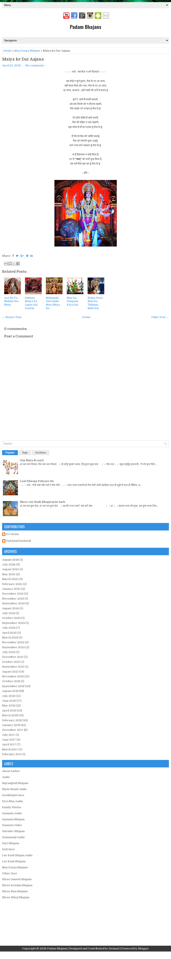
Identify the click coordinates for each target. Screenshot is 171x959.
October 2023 (11, 618)
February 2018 (12, 720)
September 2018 (13, 686)
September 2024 (13, 603)
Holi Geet (8, 849)
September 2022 (13, 647)
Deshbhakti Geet (13, 795)
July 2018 (8, 696)
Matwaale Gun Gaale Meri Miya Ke (53, 303)
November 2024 (13, 598)
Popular (10, 452)
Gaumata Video (12, 825)
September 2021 (13, 666)
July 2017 (8, 734)
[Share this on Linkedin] (31, 255)
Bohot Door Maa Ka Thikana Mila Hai (95, 303)
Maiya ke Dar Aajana (23, 59)
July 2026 (8, 564)
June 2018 (9, 700)
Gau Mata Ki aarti (32, 460)
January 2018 (11, 725)
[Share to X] (14, 263)
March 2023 (10, 637)
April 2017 (9, 744)
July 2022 (8, 652)
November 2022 (13, 642)
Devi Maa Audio (12, 801)
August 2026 (10, 559)
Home (7, 50)
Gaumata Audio (12, 813)
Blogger (143, 948)
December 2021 (12, 656)
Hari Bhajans (10, 843)
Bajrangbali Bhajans (15, 783)
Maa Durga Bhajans (27, 50)
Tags (25, 452)
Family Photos (11, 807)
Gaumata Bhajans (13, 819)
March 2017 (10, 749)
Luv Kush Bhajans (14, 861)
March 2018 (10, 715)
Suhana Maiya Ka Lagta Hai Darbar (31, 303)
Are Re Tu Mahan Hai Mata (11, 301)
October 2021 (11, 661)
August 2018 (10, 691)
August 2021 (10, 671)
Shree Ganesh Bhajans (17, 879)
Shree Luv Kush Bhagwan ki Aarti (42, 501)
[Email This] (6, 263)
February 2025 (12, 584)
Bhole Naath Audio (14, 789)
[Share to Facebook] (18, 263)
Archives (40, 452)
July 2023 (8, 627)
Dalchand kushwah (18, 540)
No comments (34, 65)
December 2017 (12, 729)
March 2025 (10, 579)
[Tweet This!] (17, 255)
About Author (11, 771)
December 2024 (13, 593)
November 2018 (13, 676)
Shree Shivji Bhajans (15, 897)
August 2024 (10, 608)
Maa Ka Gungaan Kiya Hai (72, 301)
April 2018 (9, 710)
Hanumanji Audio (13, 837)
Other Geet (9, 873)
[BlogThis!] (10, 263)
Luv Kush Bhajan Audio (17, 855)
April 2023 (9, 632)
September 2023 (13, 622)
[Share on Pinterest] (27, 255)
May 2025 (8, 574)
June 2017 (9, 739)
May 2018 (8, 705)
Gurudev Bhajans (13, 831)
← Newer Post (11, 317)
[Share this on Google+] (22, 255)
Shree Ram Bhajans (15, 891)
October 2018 (11, 681)
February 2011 (11, 754)
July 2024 (8, 613)
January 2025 (11, 588)
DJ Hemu (12, 534)
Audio (6, 777)
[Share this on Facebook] (13, 255)
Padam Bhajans (85, 26)
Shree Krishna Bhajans (17, 885)
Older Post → (160, 317)
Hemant (114, 948)
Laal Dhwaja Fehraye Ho (37, 481)
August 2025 (10, 569)
